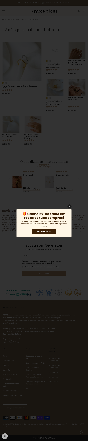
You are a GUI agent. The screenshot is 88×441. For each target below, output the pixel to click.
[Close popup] (69, 206)
